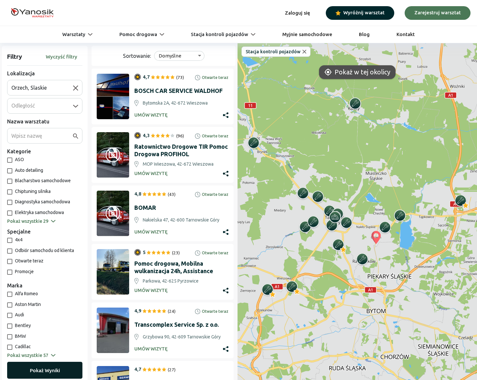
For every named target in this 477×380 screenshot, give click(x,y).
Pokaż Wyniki (45, 370)
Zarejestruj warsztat (437, 12)
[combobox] (42, 88)
